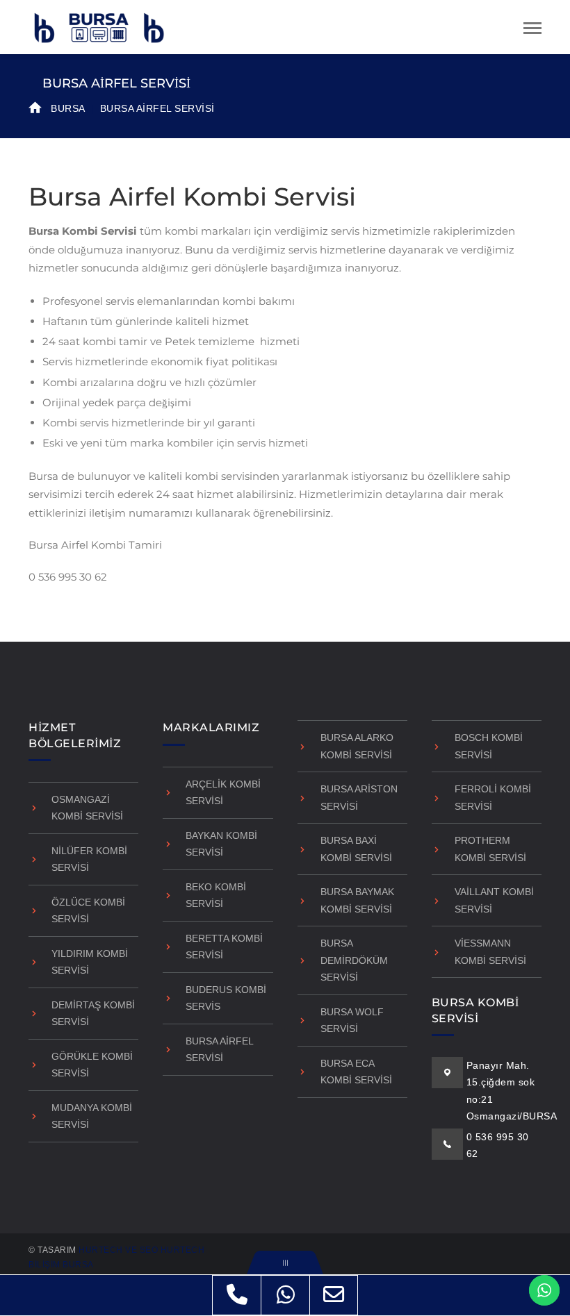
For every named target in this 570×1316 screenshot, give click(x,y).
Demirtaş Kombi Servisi (93, 1013)
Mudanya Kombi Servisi (91, 1116)
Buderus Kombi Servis (226, 998)
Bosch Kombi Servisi (489, 746)
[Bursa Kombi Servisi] (98, 26)
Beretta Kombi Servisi (224, 947)
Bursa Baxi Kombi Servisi (356, 849)
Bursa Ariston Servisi (359, 797)
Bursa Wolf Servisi (352, 1020)
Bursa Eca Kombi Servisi (356, 1072)
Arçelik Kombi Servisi (223, 792)
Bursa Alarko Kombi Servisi (356, 746)
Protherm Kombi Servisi (490, 849)
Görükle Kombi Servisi (92, 1065)
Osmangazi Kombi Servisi (87, 808)
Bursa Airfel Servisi (219, 1049)
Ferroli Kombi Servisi (493, 797)
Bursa (68, 108)
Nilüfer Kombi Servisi (89, 859)
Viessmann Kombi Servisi (490, 952)
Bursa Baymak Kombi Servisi (357, 900)
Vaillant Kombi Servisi (494, 900)
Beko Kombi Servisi (216, 895)
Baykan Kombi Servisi (221, 844)
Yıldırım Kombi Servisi (89, 962)
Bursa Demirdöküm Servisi (354, 960)
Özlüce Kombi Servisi (88, 911)
